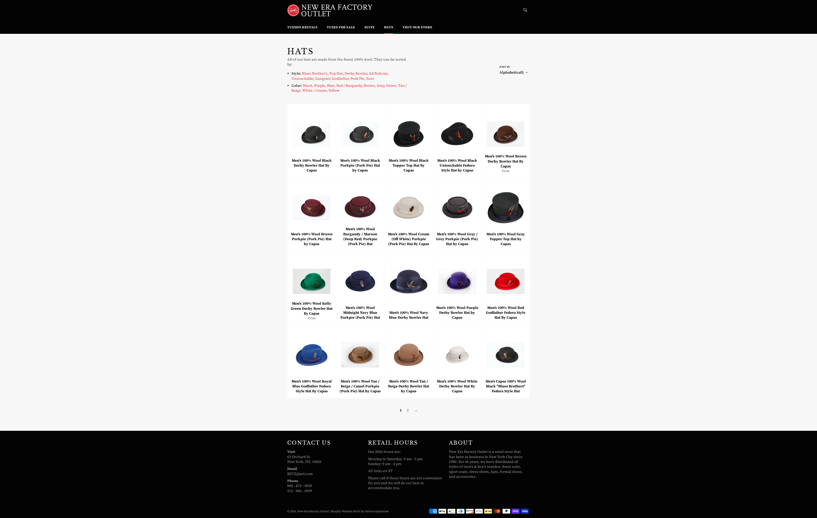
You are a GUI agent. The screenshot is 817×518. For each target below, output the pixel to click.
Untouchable (302, 78)
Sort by (504, 66)
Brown (369, 85)
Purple (319, 85)
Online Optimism (377, 511)
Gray (380, 85)
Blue (330, 85)
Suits (369, 27)
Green (391, 85)
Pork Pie (357, 78)
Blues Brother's (314, 73)
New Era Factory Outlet (313, 511)
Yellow (334, 90)
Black (307, 85)
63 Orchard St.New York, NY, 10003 (304, 459)
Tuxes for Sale (341, 27)
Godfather (340, 78)
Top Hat (336, 73)
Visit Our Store (417, 27)
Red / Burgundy (349, 85)
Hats (388, 27)
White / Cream (314, 90)
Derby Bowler (356, 73)
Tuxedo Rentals (302, 27)
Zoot (370, 78)
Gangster (322, 78)
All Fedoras (378, 73)
